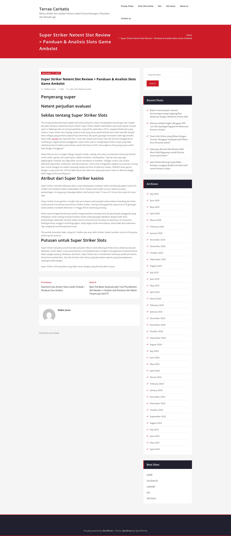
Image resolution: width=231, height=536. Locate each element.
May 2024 (154, 364)
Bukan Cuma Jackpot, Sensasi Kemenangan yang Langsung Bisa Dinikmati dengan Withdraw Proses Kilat (169, 113)
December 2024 (157, 318)
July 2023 (154, 429)
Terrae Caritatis (54, 9)
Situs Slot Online (145, 6)
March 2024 (155, 377)
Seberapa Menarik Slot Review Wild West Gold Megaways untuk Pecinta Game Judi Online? (167, 152)
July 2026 (154, 194)
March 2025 (155, 298)
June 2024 (154, 357)
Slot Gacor (171, 6)
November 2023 (157, 403)
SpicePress (127, 530)
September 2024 (158, 338)
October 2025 (156, 252)
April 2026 (155, 213)
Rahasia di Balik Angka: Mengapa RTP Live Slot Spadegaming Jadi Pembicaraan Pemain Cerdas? (169, 126)
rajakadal (151, 486)
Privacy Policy (127, 6)
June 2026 (154, 200)
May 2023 (154, 442)
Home (189, 35)
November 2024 (157, 324)
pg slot (55, 138)
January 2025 (156, 311)
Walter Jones (50, 89)
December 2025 (157, 239)
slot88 (149, 474)
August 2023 (156, 423)
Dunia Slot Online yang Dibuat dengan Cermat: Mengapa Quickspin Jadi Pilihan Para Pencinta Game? (169, 139)
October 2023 (156, 410)
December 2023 (157, 396)
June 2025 (154, 279)
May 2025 (154, 285)
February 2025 (157, 305)
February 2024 (157, 383)
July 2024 (154, 351)
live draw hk (152, 480)
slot (148, 492)
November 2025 (157, 246)
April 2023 (155, 449)
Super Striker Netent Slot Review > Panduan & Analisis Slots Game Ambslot (156, 38)
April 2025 (155, 292)
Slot (159, 6)
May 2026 (154, 207)
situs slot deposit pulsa (80, 89)
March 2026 (155, 220)
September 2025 (158, 259)
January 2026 (156, 233)
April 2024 (155, 370)
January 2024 (156, 390)
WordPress (108, 530)
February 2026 (157, 226)
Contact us (126, 18)
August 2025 (156, 266)
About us (184, 6)
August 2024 (156, 344)
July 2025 (154, 272)
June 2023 (154, 436)
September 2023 (158, 416)
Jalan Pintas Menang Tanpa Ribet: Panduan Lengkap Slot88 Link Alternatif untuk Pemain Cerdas (169, 165)
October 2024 (156, 331)
